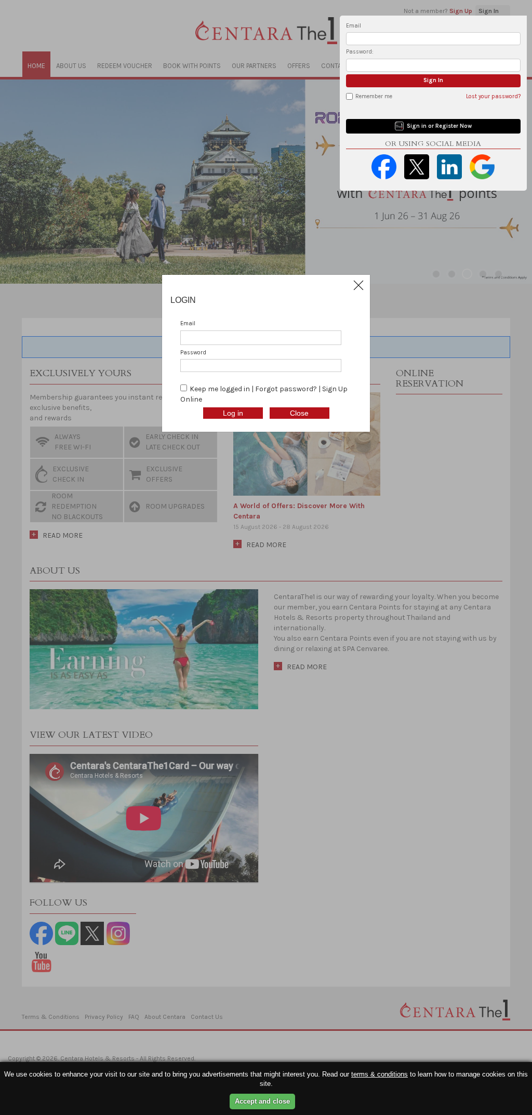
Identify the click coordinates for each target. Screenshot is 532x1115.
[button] (358, 285)
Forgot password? (286, 388)
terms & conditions (379, 1074)
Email (353, 25)
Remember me (373, 96)
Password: (360, 51)
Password (193, 352)
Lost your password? (493, 96)
